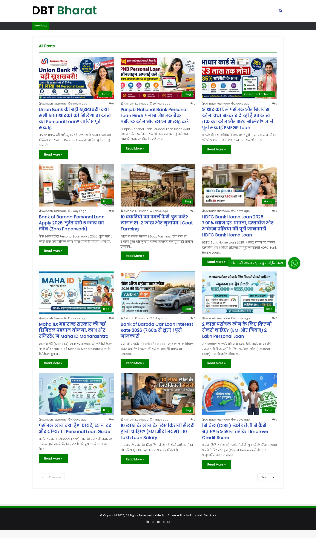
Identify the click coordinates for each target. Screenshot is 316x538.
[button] (294, 263)
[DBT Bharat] (64, 11)
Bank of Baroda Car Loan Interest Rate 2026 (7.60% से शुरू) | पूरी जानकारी (157, 330)
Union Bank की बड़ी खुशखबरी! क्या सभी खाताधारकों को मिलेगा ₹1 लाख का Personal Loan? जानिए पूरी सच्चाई (75, 118)
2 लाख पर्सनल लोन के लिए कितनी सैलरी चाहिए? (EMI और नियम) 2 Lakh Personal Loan (237, 330)
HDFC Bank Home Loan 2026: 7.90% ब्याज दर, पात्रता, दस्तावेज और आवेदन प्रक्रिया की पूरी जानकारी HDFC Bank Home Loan (237, 226)
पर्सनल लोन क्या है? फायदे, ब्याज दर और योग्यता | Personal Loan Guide (75, 428)
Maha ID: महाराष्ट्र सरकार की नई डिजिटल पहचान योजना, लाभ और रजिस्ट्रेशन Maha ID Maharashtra (74, 330)
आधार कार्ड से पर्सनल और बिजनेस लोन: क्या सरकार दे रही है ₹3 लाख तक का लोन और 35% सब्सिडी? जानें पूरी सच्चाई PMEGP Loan (237, 118)
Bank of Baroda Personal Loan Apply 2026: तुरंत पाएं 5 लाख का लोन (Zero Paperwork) (71, 223)
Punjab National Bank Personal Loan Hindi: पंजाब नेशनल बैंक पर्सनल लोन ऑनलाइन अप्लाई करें (155, 115)
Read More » (53, 154)
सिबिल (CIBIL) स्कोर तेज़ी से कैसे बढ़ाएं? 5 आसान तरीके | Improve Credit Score (235, 431)
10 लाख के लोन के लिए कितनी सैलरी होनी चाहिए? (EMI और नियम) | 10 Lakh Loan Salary (158, 431)
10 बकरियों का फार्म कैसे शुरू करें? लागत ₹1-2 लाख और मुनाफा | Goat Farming (157, 223)
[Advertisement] (158, 508)
